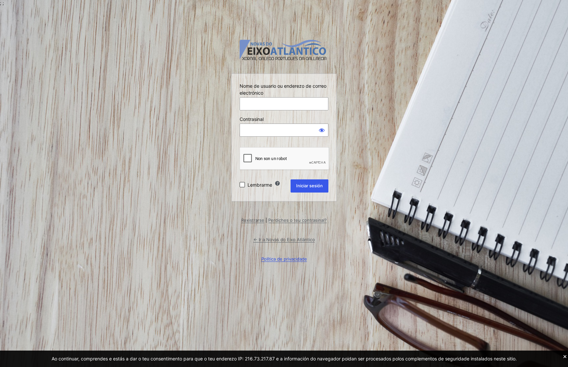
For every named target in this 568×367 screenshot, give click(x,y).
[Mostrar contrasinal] (321, 130)
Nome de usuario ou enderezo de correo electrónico (283, 89)
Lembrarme (260, 185)
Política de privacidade (284, 259)
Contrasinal (252, 119)
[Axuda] (277, 183)
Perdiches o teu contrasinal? (297, 220)
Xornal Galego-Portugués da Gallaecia (284, 50)
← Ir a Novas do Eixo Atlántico (284, 239)
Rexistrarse (252, 220)
